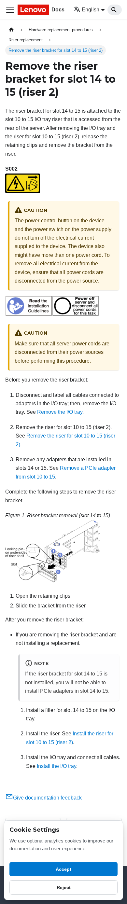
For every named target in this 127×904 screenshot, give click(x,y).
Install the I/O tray (56, 766)
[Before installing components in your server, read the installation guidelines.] (28, 314)
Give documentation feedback (47, 797)
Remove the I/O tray (59, 412)
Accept (63, 869)
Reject (64, 887)
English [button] (90, 9)
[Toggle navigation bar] (10, 10)
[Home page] (11, 30)
